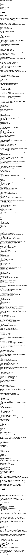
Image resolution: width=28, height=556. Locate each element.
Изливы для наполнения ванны (7, 291)
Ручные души (3, 128)
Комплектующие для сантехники (8, 23)
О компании (3, 427)
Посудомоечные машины (6, 202)
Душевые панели (4, 119)
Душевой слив (3, 114)
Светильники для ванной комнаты (8, 68)
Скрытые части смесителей (6, 87)
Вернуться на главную (5, 432)
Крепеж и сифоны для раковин (7, 41)
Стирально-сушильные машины (8, 205)
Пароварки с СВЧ (4, 150)
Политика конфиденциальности (5, 457)
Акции (1, 425)
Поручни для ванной (5, 67)
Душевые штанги (4, 126)
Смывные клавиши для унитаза (8, 48)
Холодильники (3, 208)
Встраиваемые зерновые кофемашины (9, 163)
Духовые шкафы (4, 143)
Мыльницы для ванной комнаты (8, 63)
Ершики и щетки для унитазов (7, 54)
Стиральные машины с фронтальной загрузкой (11, 157)
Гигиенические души (5, 79)
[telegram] (2, 12)
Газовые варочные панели (6, 192)
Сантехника (3, 210)
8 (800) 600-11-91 (4, 14)
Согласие (21, 510)
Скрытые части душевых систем (8, 130)
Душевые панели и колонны (7, 120)
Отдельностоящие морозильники (8, 198)
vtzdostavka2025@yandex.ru (6, 462)
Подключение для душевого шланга (9, 127)
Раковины (2, 37)
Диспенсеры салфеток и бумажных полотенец (11, 52)
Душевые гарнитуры (5, 115)
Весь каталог (11, 19)
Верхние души (3, 107)
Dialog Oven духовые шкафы (7, 159)
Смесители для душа (5, 91)
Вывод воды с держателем (6, 109)
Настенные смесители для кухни (8, 84)
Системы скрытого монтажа (7, 31)
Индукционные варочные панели (8, 195)
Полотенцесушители (5, 36)
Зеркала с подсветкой (5, 57)
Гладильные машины (5, 167)
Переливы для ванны (5, 35)
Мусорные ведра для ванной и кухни (9, 62)
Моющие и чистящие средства (7, 146)
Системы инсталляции (5, 45)
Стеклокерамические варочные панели (9, 156)
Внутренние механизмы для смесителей (10, 294)
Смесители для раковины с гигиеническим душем (12, 101)
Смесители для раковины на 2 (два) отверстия (11, 98)
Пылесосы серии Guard (5, 154)
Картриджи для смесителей (6, 295)
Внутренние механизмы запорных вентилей (11, 289)
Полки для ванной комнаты (7, 65)
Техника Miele (19, 18)
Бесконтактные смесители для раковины (10, 76)
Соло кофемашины (4, 204)
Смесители (2, 74)
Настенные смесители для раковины (9, 85)
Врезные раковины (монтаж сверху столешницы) (12, 40)
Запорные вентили (4, 27)
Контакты (2, 428)
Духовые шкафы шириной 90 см (8, 144)
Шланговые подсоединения (7, 132)
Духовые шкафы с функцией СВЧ (8, 193)
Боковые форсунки (4, 106)
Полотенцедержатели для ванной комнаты (10, 66)
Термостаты (3, 104)
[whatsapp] (1, 12)
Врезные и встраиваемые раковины (8, 39)
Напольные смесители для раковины (9, 83)
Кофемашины (3, 196)
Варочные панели (4, 162)
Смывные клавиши (4, 46)
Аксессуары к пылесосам (6, 185)
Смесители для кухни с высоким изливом (10, 96)
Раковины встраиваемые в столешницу (9, 44)
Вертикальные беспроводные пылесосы (10, 182)
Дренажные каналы (5, 113)
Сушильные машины (5, 206)
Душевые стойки (4, 122)
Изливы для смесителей (6, 28)
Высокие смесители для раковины (8, 78)
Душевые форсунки (5, 123)
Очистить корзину (4, 223)
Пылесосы (2, 180)
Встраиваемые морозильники (7, 165)
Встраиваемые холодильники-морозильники (11, 166)
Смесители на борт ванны (6, 102)
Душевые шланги (4, 124)
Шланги (2, 131)
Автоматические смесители (7, 75)
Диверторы (3, 111)
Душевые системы (4, 105)
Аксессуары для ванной (6, 49)
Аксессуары (3, 443)
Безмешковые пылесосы (6, 136)
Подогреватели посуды (5, 201)
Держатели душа (4, 110)
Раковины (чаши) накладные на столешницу (11, 42)
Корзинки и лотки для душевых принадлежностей (12, 58)
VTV (1, 3)
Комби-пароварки (4, 170)
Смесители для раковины (6, 97)
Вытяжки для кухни (5, 141)
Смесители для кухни (5, 92)
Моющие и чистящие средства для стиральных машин (13, 148)
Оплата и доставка (4, 424)
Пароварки (2, 176)
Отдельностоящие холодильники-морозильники (12, 200)
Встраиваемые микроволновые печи (9, 139)
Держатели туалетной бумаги (7, 50)
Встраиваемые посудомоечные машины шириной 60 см (13, 140)
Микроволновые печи (5, 171)
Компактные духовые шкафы (7, 145)
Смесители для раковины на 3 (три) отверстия (11, 100)
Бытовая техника (4, 349)
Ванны (1, 22)
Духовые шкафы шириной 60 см (8, 169)
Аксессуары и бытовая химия (7, 135)
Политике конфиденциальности (19, 513)
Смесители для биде (5, 88)
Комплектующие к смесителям (7, 29)
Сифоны (2, 32)
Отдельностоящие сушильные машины (9, 175)
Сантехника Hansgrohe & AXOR (8, 18)
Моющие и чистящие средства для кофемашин (11, 197)
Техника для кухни (4, 184)
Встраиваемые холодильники (7, 191)
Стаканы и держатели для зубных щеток (10, 70)
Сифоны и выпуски (5, 33)
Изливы (2, 80)
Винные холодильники (5, 137)
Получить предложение (6, 467)
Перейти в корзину (4, 226)
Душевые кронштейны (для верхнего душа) (10, 117)
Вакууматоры (3, 187)
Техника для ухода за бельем (7, 158)
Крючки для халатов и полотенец (8, 61)
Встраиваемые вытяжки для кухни (8, 188)
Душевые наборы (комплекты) (7, 118)
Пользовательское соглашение (7, 453)
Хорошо (2, 548)
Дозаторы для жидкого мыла (7, 53)
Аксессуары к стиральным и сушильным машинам (12, 161)
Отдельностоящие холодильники (8, 149)
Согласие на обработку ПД (4, 455)
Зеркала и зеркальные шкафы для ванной (10, 55)
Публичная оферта (4, 451)
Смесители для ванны (5, 89)
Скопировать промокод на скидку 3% (9, 554)
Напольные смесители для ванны (8, 81)
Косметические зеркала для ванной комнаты (11, 59)
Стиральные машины (5, 183)
